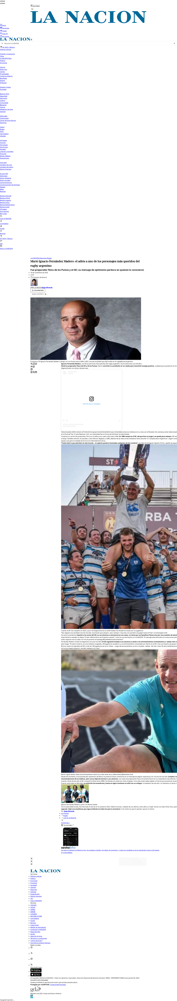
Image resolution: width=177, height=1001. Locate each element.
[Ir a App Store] (35, 976)
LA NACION (34, 258)
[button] (88, 144)
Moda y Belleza (5, 156)
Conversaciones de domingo (10, 185)
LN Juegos (3, 140)
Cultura (2, 101)
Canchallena (4, 134)
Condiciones (54, 985)
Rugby (2, 129)
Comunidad (4, 103)
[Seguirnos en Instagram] (31, 959)
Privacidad (62, 985)
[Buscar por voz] (174, 43)
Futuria (2, 67)
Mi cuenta (5, 36)
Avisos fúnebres (5, 178)
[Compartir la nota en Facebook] (31, 372)
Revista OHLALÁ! (5, 196)
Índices (2, 81)
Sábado (2, 187)
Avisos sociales (5, 180)
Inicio (4, 25)
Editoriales (3, 116)
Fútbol (2, 127)
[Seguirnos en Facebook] (31, 948)
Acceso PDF (4, 174)
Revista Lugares (5, 200)
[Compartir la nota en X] (34, 372)
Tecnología (4, 145)
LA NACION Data (5, 58)
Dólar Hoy (3, 69)
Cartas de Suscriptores (8, 120)
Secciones (5, 28)
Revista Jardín (4, 207)
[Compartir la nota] (31, 366)
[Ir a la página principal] (88, 23)
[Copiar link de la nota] (31, 369)
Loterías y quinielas (6, 152)
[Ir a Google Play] (35, 972)
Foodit (4, 31)
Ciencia (2, 107)
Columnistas (4, 118)
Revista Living (4, 203)
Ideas (2, 189)
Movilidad (3, 78)
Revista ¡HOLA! (5, 198)
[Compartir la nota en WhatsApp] (34, 366)
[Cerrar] (31, 39)
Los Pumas (65, 813)
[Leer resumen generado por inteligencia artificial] (31, 364)
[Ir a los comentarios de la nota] (36, 364)
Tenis (2, 132)
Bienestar (3, 105)
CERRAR (2, 1)
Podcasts (3, 154)
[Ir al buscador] (32, 9)
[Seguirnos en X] (31, 954)
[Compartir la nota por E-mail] (36, 372)
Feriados (3, 149)
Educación (3, 98)
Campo (2, 72)
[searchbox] (88, 43)
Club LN (5, 34)
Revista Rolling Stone (7, 205)
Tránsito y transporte (7, 54)
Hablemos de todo (6, 109)
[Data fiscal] (31, 998)
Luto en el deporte (69, 818)
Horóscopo (4, 147)
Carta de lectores (6, 183)
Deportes (42, 258)
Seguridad (3, 96)
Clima (2, 56)
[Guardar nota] (34, 364)
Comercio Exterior (6, 76)
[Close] (31, 858)
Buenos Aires (4, 94)
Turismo (3, 143)
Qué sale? (3, 163)
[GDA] (35, 991)
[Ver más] (62, 820)
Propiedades (4, 74)
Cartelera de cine (6, 165)
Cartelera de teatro (6, 167)
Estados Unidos (5, 87)
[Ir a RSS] (31, 965)
